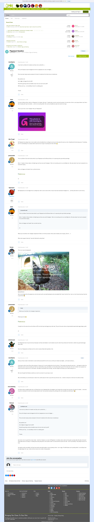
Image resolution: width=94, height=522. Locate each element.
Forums (6, 18)
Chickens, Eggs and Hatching (23, 46)
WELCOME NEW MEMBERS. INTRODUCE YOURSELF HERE (20, 30)
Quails (51, 509)
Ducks (51, 499)
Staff (11, 18)
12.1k (12, 258)
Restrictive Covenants (10, 40)
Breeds (63, 491)
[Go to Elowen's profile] (73, 31)
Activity (13, 15)
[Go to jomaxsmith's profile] (12, 160)
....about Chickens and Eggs (21, 41)
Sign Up (85, 11)
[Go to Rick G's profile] (73, 26)
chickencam (11, 340)
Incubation (52, 506)
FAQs (9, 495)
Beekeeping (81, 495)
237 (12, 397)
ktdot (11, 99)
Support (47, 9)
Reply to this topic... (17, 465)
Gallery (37, 494)
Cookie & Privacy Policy (59, 515)
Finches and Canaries (54, 501)
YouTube (57, 488)
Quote (22, 94)
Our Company (10, 493)
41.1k (12, 198)
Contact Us (24, 493)
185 (12, 110)
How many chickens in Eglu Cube (13, 25)
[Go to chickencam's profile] (12, 344)
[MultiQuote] (19, 94)
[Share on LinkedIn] (12, 475)
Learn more (64, 1)
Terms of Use (50, 515)
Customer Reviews (11, 494)
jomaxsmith (11, 155)
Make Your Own (82, 498)
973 (12, 166)
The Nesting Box (22, 32)
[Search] (87, 15)
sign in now (33, 459)
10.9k (12, 351)
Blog (37, 495)
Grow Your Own (82, 497)
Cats (25, 6)
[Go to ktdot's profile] (12, 104)
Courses (78, 491)
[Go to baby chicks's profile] (73, 46)
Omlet (10, 6)
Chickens (17, 6)
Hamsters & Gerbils (35, 9)
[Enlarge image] (32, 121)
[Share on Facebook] (8, 475)
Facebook (54, 488)
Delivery (23, 495)
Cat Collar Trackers (10, 35)
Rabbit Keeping (82, 494)
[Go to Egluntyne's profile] (12, 192)
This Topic (82, 15)
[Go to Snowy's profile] (12, 252)
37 (41, 30)
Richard (11, 403)
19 (12, 73)
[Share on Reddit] (10, 475)
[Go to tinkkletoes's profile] (73, 36)
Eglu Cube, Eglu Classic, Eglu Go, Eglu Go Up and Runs (30, 26)
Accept (69, 1)
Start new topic (71, 56)
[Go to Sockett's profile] (73, 41)
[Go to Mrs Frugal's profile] (12, 144)
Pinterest (59, 488)
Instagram (49, 488)
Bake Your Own (82, 499)
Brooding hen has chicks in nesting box (14, 45)
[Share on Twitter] (6, 475)
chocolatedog (11, 386)
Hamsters (52, 505)
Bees (51, 493)
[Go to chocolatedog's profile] (12, 391)
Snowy (11, 247)
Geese (66, 499)
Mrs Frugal (12, 139)
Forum (37, 493)
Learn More (12, 519)
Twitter (51, 488)
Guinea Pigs (32, 6)
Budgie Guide (53, 494)
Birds (40, 6)
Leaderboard (24, 18)
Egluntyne (11, 187)
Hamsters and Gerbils (36, 6)
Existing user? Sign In (76, 11)
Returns (23, 497)
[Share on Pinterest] (14, 475)
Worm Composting (54, 512)
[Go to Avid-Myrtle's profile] (7, 51)
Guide (49, 491)
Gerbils (51, 502)
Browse (7, 15)
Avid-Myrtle (12, 62)
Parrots (51, 508)
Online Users (17, 18)
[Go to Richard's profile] (12, 407)
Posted (23, 62)
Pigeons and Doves (69, 504)
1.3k (12, 414)
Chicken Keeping (82, 493)
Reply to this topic (82, 56)
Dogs (21, 6)
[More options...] (86, 62)
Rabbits (29, 6)
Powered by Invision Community (47, 521)
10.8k (12, 150)
